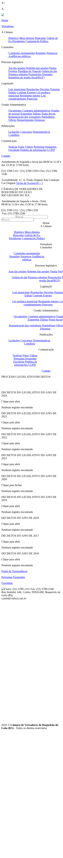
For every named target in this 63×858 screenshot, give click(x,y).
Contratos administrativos (36, 110)
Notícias (13, 146)
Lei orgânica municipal (25, 301)
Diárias (37, 113)
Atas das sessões (17, 271)
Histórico (13, 38)
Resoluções (32, 89)
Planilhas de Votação (29, 71)
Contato (46, 370)
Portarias (55, 89)
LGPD (51, 149)
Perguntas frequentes (45, 146)
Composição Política (37, 41)
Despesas (39, 120)
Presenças (52, 53)
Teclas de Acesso (29, 183)
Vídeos (29, 146)
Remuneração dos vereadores (24, 116)
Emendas (47, 74)
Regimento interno (30, 95)
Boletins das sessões (37, 68)
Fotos (21, 146)
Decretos (45, 89)
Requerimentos (25, 120)
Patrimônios (48, 116)
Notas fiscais (48, 113)
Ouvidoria (14, 149)
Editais (12, 92)
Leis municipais (17, 89)
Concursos (26, 131)
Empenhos (26, 113)
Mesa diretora (26, 38)
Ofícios (12, 120)
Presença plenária (18, 74)
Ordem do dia (49, 71)
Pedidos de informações (33, 149)
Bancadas (40, 38)
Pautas (52, 68)
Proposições (35, 74)
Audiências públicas (19, 56)
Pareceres (32, 98)
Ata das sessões (17, 68)
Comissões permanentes (21, 53)
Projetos (12, 71)
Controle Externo (26, 92)
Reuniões (41, 53)
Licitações (14, 131)
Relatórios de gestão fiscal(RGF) (26, 77)
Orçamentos (15, 110)
